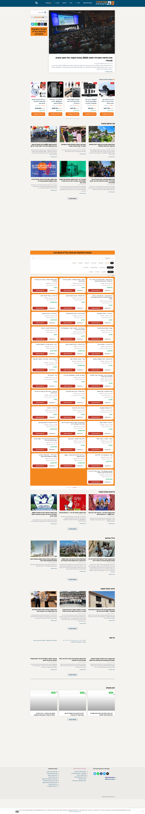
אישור (17, 811)
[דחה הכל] (142, 811)
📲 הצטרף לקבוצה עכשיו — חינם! (72, 417)
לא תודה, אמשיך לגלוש (72, 420)
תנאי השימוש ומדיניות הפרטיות (75, 811)
